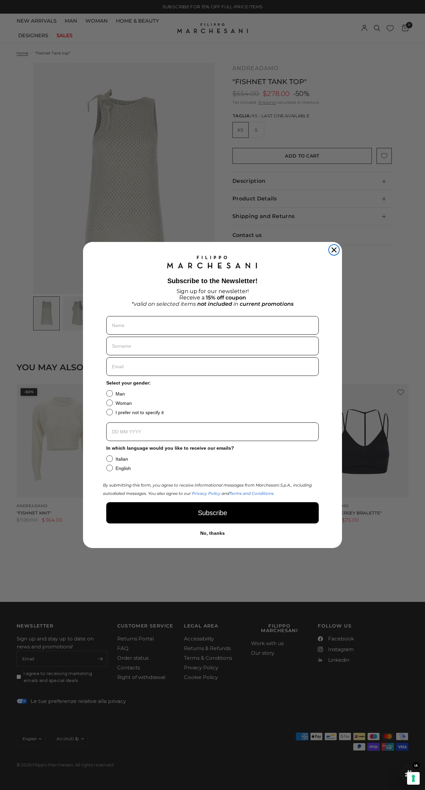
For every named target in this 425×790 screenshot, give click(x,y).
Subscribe (212, 512)
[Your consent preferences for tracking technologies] (413, 778)
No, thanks (212, 533)
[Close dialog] (334, 250)
